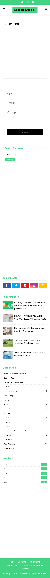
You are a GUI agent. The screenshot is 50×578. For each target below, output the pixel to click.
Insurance (25, 413)
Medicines (25, 426)
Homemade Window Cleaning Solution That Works (29, 329)
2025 (24, 468)
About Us (22, 562)
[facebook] (17, 2)
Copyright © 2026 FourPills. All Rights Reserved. (25, 573)
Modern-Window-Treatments (25, 431)
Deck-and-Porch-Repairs (25, 382)
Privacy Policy (13, 565)
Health (25, 404)
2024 (24, 473)
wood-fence (25, 448)
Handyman (25, 400)
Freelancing (25, 395)
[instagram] (28, 2)
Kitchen (25, 417)
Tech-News (25, 439)
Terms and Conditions (33, 565)
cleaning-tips (25, 378)
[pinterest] (32, 2)
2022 (24, 482)
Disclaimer (25, 568)
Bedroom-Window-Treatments (25, 373)
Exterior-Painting (25, 391)
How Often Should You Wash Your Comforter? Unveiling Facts (30, 317)
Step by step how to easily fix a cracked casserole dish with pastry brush (29, 305)
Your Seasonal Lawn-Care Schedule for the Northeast (27, 342)
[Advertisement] (25, 51)
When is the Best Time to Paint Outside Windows (29, 354)
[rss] (43, 285)
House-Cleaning (25, 409)
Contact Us (35, 562)
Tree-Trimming (25, 444)
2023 (24, 477)
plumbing (25, 435)
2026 (24, 464)
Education (25, 387)
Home (12, 562)
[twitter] (22, 2)
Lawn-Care (25, 422)
